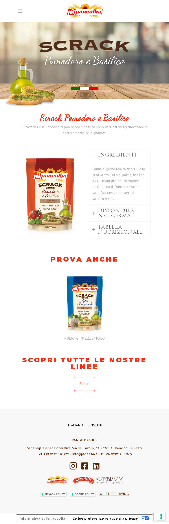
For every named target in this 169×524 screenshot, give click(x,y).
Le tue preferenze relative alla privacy (105, 518)
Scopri (85, 384)
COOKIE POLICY (84, 494)
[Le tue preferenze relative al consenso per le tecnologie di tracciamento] (161, 516)
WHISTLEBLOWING (114, 494)
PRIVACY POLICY (55, 494)
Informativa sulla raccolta (42, 518)
